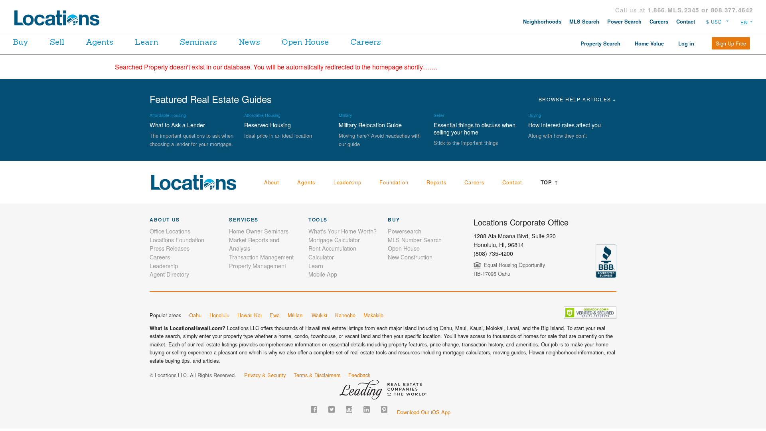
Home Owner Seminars (258, 231)
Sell (57, 42)
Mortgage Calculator (334, 239)
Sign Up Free (731, 43)
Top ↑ (550, 182)
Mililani (296, 315)
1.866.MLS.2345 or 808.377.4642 (700, 10)
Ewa (275, 315)
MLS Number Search (415, 239)
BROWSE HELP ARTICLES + (577, 99)
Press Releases (170, 248)
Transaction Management (261, 257)
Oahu (195, 315)
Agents (99, 42)
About (271, 182)
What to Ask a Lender (177, 125)
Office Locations (170, 231)
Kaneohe (345, 315)
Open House (305, 42)
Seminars (198, 42)
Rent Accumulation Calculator (332, 252)
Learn (146, 42)
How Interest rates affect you (564, 125)
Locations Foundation (177, 239)
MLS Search (584, 21)
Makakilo (373, 315)
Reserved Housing (267, 125)
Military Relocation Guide (370, 125)
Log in (686, 43)
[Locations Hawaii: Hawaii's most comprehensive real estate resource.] (60, 18)
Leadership (347, 182)
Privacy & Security (265, 375)
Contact (685, 21)
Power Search (624, 21)
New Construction (410, 257)
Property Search (600, 43)
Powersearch (404, 231)
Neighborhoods (542, 21)
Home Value (649, 43)
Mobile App (322, 274)
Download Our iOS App (423, 412)
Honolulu (219, 315)
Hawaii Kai (249, 315)
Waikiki (319, 315)
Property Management (257, 265)
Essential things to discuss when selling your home (474, 128)
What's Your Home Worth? (342, 231)
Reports (436, 182)
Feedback (359, 375)
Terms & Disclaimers (317, 375)
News (249, 42)
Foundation (393, 182)
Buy (20, 42)
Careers (659, 21)
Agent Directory (169, 274)
